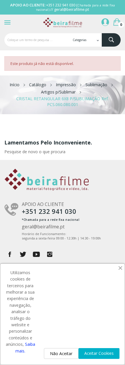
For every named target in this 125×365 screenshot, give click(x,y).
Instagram (49, 254)
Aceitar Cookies (99, 353)
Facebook (9, 254)
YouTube (36, 254)
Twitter (23, 254)
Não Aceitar (61, 353)
